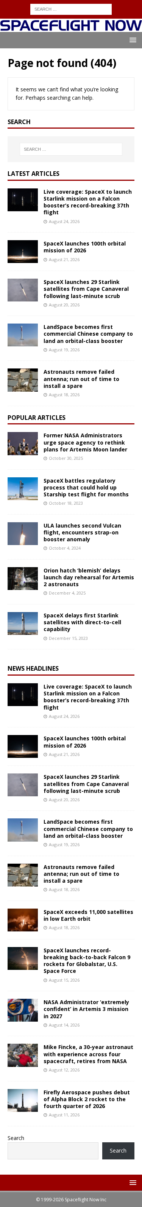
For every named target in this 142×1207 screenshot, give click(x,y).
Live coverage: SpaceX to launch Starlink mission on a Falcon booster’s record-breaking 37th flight (88, 202)
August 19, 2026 (64, 349)
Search (16, 1138)
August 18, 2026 (64, 394)
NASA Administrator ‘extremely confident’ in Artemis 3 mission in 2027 (86, 1008)
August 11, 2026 (64, 1115)
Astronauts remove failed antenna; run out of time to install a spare (81, 378)
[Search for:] (71, 8)
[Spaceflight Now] (71, 27)
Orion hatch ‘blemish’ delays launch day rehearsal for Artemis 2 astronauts (89, 577)
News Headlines (33, 668)
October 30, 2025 (66, 458)
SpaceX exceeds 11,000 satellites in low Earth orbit (88, 915)
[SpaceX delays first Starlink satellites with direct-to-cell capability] (23, 623)
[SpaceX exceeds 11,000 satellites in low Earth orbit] (23, 920)
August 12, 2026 (64, 1070)
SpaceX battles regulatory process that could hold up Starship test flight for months (86, 487)
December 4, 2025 (67, 593)
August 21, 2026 (64, 259)
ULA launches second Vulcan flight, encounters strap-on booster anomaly (82, 532)
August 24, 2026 (64, 221)
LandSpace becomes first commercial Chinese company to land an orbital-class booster (88, 333)
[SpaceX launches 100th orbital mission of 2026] (23, 251)
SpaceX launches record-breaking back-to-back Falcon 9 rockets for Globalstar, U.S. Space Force (87, 961)
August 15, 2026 (64, 980)
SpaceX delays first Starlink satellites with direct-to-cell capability (82, 622)
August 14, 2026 (64, 1025)
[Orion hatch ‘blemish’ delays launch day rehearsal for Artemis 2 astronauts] (23, 578)
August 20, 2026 (64, 305)
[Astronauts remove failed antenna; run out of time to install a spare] (23, 379)
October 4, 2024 (65, 548)
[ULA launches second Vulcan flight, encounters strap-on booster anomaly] (23, 533)
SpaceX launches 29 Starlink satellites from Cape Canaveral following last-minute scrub (86, 288)
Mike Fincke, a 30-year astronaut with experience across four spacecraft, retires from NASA (88, 1053)
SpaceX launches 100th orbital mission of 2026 (85, 247)
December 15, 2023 (68, 638)
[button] (131, 40)
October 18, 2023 (66, 503)
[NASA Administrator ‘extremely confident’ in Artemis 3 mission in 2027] (23, 1010)
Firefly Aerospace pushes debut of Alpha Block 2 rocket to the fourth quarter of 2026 (87, 1099)
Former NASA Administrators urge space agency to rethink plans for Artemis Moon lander (85, 442)
